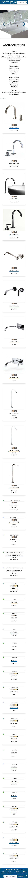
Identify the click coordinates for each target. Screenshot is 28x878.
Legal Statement (17, 872)
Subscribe (21, 876)
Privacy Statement (10, 872)
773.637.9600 (9, 870)
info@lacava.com (19, 870)
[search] (26, 2)
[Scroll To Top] (25, 872)
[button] (4, 24)
